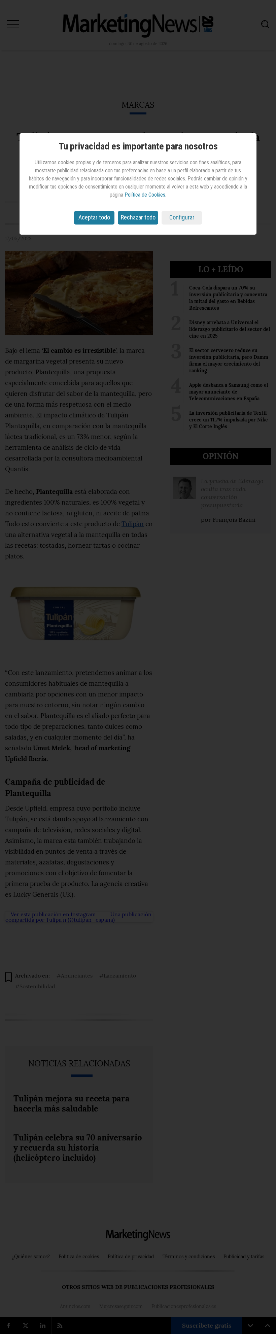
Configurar (182, 217)
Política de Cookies (145, 195)
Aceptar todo (94, 217)
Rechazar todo (138, 217)
